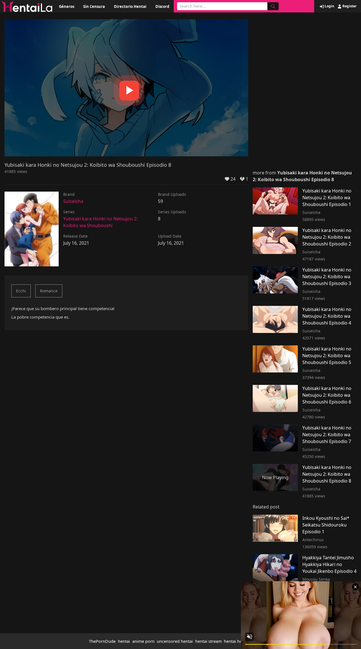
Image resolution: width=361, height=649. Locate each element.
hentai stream (208, 641)
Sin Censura (94, 6)
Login (329, 6)
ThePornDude (102, 641)
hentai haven (236, 641)
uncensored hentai (175, 641)
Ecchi (21, 290)
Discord (162, 6)
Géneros (66, 6)
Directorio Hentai (130, 6)
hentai (124, 641)
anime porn (143, 641)
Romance (49, 290)
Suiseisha (73, 201)
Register (349, 6)
